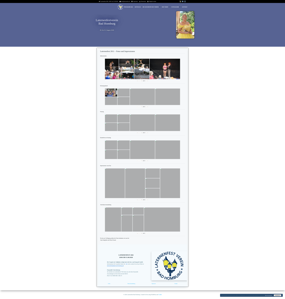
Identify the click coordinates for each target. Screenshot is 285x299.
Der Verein (165, 7)
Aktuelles (138, 7)
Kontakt (184, 7)
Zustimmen (277, 295)
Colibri (160, 294)
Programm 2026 (128, 7)
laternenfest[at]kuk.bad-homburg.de (115, 265)
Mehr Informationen (268, 295)
